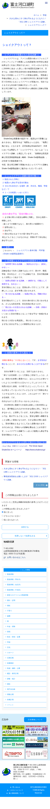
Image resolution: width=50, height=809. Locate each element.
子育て (9, 611)
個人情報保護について (16, 793)
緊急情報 (10, 574)
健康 (8, 616)
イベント (10, 705)
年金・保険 (11, 626)
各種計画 (10, 699)
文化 (8, 647)
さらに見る (40, 485)
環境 (8, 632)
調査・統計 (11, 679)
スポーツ (10, 653)
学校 (8, 642)
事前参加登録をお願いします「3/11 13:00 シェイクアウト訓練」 (26, 478)
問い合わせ (16, 787)
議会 (8, 684)
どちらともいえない (12, 516)
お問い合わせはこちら (16, 557)
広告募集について (35, 719)
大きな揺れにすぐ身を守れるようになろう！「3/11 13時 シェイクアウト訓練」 (25, 470)
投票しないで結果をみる (25, 536)
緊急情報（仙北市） (14, 584)
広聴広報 (10, 658)
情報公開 (10, 694)
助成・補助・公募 (13, 668)
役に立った (8, 512)
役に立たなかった (11, 520)
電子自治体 (11, 689)
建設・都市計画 (12, 673)
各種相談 (10, 663)
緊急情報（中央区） (14, 590)
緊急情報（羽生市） (14, 579)
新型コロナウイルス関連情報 (17, 595)
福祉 (8, 605)
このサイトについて (16, 790)
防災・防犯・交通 (13, 637)
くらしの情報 (25, 570)
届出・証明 (11, 600)
